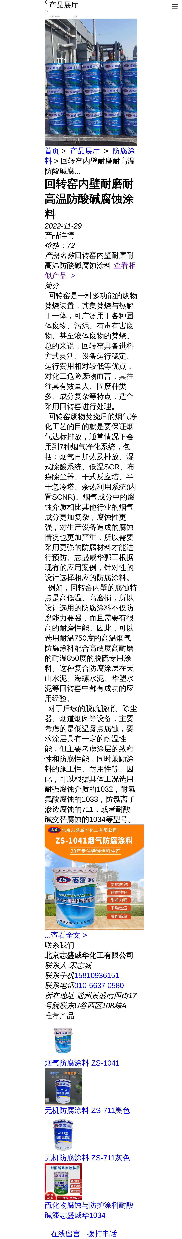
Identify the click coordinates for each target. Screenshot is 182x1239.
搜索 (75, 16)
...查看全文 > (66, 935)
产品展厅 (85, 151)
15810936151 (96, 975)
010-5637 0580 (99, 985)
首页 (52, 151)
